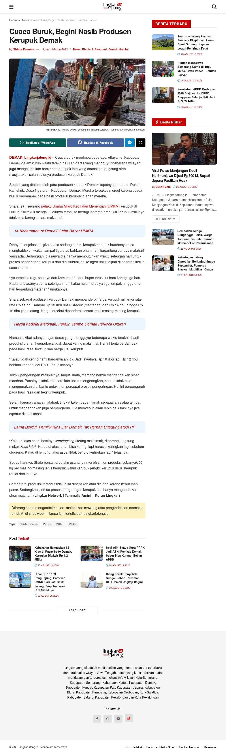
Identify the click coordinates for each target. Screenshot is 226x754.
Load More (77, 610)
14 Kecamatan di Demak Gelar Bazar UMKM (53, 231)
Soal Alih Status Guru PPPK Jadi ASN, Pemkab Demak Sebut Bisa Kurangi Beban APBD (125, 553)
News (25, 20)
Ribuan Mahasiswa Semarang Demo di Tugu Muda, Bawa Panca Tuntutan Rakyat (196, 69)
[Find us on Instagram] (108, 719)
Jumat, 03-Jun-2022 (55, 49)
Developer (210, 747)
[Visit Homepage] (113, 6)
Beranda (14, 20)
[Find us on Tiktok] (129, 718)
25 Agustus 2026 (48, 565)
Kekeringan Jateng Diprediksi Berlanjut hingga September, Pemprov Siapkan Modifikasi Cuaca (196, 263)
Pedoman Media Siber (160, 747)
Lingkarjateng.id (28, 747)
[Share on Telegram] (130, 142)
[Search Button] (214, 6)
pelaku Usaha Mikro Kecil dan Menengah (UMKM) (81, 206)
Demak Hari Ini (119, 49)
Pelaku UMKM (53, 524)
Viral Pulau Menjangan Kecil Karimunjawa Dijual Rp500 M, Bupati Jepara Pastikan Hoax (181, 175)
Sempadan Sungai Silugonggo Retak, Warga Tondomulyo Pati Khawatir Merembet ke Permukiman (195, 237)
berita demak (29, 524)
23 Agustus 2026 (48, 595)
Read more (165, 219)
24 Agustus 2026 (119, 565)
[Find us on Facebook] (97, 719)
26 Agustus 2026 (186, 186)
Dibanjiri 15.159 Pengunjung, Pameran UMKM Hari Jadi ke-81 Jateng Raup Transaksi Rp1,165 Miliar (50, 582)
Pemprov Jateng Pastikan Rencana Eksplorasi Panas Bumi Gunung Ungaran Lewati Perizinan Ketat (195, 42)
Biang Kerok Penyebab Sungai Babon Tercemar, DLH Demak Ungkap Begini (124, 578)
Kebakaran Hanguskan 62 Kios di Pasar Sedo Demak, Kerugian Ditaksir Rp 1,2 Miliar (53, 553)
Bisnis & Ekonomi (94, 49)
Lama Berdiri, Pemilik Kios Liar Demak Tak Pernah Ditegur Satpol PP (74, 427)
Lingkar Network (189, 747)
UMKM (72, 524)
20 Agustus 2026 (119, 587)
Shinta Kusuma (23, 49)
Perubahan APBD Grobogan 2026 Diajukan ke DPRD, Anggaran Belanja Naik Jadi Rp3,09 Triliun (196, 95)
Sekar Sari (163, 186)
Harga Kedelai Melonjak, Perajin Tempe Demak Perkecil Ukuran (70, 324)
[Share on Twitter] (140, 142)
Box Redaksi (134, 747)
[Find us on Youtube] (118, 719)
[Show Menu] (11, 6)
